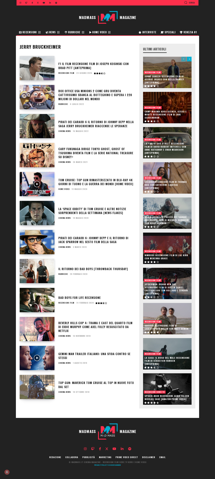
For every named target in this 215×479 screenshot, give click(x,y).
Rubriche (63, 104)
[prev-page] (183, 59)
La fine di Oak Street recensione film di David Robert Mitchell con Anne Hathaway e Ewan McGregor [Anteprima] (165, 148)
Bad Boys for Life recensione (79, 298)
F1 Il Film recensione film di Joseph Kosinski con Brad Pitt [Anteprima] (93, 66)
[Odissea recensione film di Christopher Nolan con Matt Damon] (167, 318)
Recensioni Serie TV (155, 392)
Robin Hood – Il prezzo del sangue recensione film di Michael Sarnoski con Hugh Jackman (167, 220)
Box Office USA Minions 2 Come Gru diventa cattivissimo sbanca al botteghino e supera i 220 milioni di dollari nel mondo (95, 95)
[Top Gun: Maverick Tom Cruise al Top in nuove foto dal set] (37, 387)
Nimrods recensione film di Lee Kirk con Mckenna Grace (166, 256)
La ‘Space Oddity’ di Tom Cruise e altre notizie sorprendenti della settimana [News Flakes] (92, 211)
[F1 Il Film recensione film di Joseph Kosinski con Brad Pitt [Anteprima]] (37, 68)
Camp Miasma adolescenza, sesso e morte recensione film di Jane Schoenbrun (166, 114)
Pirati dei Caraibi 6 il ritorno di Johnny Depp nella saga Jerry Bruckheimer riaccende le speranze (96, 124)
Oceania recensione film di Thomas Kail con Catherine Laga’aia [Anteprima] (166, 185)
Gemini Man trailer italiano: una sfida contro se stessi (94, 356)
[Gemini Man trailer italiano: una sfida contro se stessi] (37, 358)
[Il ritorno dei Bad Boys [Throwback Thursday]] (37, 271)
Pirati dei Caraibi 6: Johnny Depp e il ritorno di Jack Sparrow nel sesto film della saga (93, 240)
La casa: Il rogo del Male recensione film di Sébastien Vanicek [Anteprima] (167, 360)
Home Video (64, 189)
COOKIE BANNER (114, 465)
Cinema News (64, 131)
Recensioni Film (66, 73)
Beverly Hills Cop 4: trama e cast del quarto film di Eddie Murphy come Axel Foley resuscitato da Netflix (95, 327)
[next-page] (189, 59)
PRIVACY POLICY (101, 465)
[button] (189, 2)
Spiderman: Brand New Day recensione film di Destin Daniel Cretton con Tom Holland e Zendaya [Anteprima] (166, 289)
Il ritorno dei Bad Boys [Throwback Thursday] (93, 269)
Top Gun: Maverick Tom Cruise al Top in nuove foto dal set (96, 385)
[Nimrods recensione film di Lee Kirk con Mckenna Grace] (167, 248)
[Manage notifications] (6, 472)
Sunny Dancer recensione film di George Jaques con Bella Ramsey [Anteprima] (164, 79)
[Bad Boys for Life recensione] (37, 300)
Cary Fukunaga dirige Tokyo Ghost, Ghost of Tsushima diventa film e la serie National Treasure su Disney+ (95, 153)
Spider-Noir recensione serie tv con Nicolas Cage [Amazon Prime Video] (167, 397)
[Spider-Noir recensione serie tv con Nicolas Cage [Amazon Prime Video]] (167, 389)
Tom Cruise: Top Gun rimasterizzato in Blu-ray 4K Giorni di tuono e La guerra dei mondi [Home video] (95, 182)
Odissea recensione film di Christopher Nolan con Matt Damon (166, 327)
